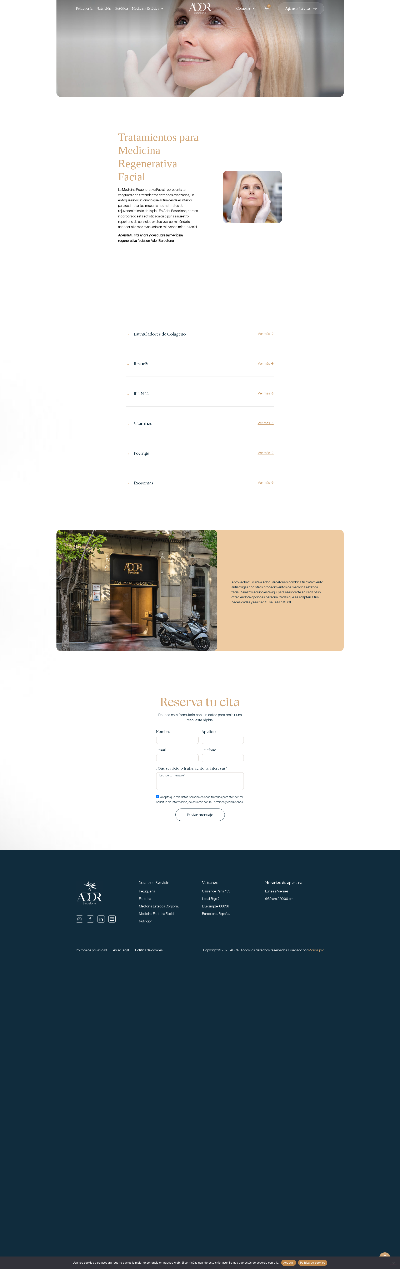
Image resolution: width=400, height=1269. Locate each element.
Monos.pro (316, 950)
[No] (393, 1262)
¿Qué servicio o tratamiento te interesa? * (191, 768)
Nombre (163, 732)
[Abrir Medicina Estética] (162, 8)
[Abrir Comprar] (253, 8)
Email (161, 750)
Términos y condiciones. (227, 802)
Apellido (209, 732)
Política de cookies (312, 1262)
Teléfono (209, 750)
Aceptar (288, 1262)
